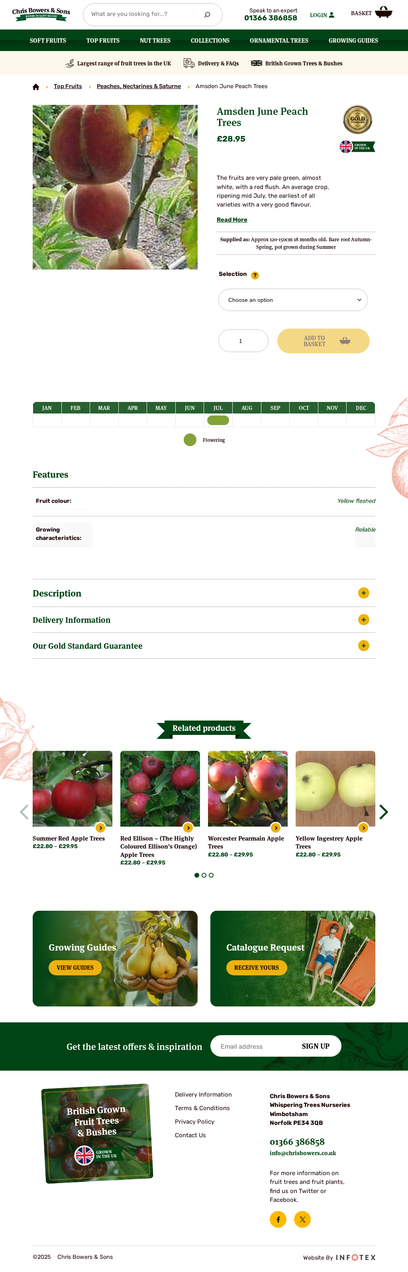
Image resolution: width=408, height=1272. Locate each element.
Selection (233, 275)
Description (57, 592)
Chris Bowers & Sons (85, 1257)
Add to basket (315, 340)
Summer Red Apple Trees (69, 838)
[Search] (207, 14)
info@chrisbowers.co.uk (303, 1152)
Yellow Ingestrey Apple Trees (329, 842)
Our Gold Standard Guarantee (88, 645)
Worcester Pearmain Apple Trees (246, 842)
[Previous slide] (27, 811)
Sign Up (316, 1045)
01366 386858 (270, 18)
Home (36, 87)
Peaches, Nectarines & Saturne (139, 87)
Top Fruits (68, 87)
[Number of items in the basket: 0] (372, 12)
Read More (232, 220)
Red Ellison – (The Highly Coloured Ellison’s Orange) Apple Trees (158, 846)
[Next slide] (380, 811)
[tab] (196, 875)
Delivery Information (72, 619)
